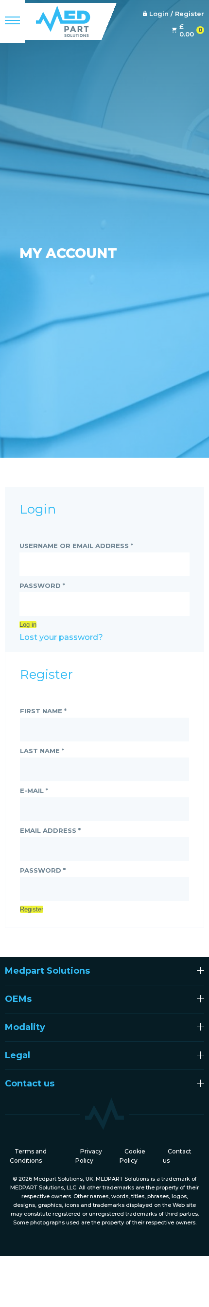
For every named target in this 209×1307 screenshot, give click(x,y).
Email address (50, 830)
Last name (42, 751)
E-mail (34, 790)
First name (43, 711)
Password (42, 585)
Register (31, 909)
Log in (27, 624)
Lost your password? (61, 637)
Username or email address (76, 546)
